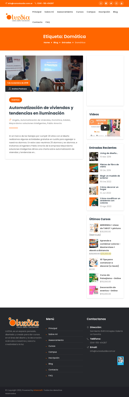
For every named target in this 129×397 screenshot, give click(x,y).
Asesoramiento (65, 11)
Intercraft (38, 390)
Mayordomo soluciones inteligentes (27, 123)
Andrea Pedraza (19, 89)
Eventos (16, 99)
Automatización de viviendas (35, 120)
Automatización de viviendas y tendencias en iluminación (41, 110)
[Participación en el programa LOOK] (105, 128)
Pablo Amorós (54, 123)
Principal (36, 11)
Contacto (37, 22)
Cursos (80, 11)
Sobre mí (49, 11)
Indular (66, 120)
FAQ (48, 22)
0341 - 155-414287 (45, 3)
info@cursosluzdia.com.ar (20, 3)
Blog (115, 11)
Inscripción (104, 11)
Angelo (15, 120)
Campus (91, 11)
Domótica (57, 120)
